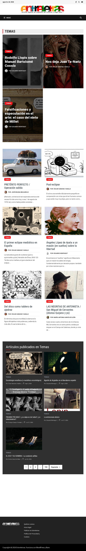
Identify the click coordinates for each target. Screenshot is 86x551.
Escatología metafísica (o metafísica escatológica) (23, 380)
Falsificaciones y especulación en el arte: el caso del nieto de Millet (21, 115)
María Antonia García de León (64, 317)
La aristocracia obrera (51, 417)
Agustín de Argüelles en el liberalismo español (60, 380)
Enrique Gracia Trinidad (15, 422)
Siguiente (54, 467)
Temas (8, 51)
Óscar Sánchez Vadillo (61, 67)
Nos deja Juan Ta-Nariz (63, 62)
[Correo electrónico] (82, 1)
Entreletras (20, 547)
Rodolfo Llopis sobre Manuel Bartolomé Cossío (21, 62)
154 (46, 467)
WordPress (40, 547)
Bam (48, 547)
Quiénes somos (29, 524)
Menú (8, 18)
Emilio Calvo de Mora (14, 459)
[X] (79, 1)
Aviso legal (27, 527)
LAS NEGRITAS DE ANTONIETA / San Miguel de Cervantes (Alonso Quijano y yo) (63, 310)
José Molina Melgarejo (20, 192)
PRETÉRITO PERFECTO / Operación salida (17, 186)
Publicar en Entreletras (31, 530)
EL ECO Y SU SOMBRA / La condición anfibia (21, 456)
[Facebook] (76, 1)
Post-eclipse (53, 184)
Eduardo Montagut (19, 71)
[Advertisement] (43, 496)
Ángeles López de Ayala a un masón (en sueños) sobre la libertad (61, 246)
